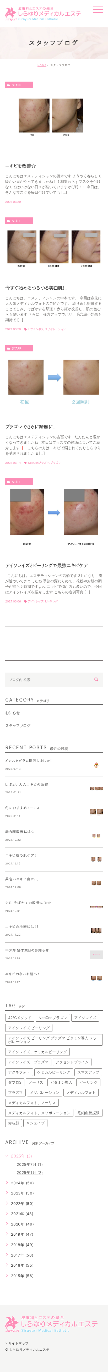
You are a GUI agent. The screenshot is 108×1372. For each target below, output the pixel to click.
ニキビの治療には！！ (22, 926)
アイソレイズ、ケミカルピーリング (37, 1052)
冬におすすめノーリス (22, 808)
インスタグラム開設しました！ (28, 761)
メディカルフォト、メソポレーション (39, 1113)
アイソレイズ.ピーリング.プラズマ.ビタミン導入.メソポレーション (52, 1040)
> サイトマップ (17, 1343)
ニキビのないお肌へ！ (22, 974)
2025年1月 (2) (30, 1172)
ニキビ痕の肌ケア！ (21, 855)
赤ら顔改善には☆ (20, 831)
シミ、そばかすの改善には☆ (28, 903)
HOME (41, 65)
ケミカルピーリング (53, 1072)
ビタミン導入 (36, 329)
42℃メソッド (19, 1017)
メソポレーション (55, 329)
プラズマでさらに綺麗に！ (30, 426)
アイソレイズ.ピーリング (29, 1028)
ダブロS (14, 1082)
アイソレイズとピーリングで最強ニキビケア (46, 565)
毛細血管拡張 (89, 1113)
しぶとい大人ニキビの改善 (26, 784)
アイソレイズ (36, 601)
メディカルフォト (81, 1092)
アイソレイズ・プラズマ (28, 1062)
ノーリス (36, 1082)
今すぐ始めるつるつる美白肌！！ (36, 287)
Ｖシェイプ (35, 1123)
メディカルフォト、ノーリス (32, 1102)
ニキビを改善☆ (20, 165)
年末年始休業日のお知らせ (27, 950)
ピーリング (51, 601)
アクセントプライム (72, 1062)
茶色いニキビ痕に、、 (22, 879)
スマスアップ (88, 1072)
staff (16, 85)
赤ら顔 (13, 1123)
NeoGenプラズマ (38, 462)
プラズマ (55, 462)
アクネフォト (19, 1072)
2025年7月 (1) (30, 1164)
